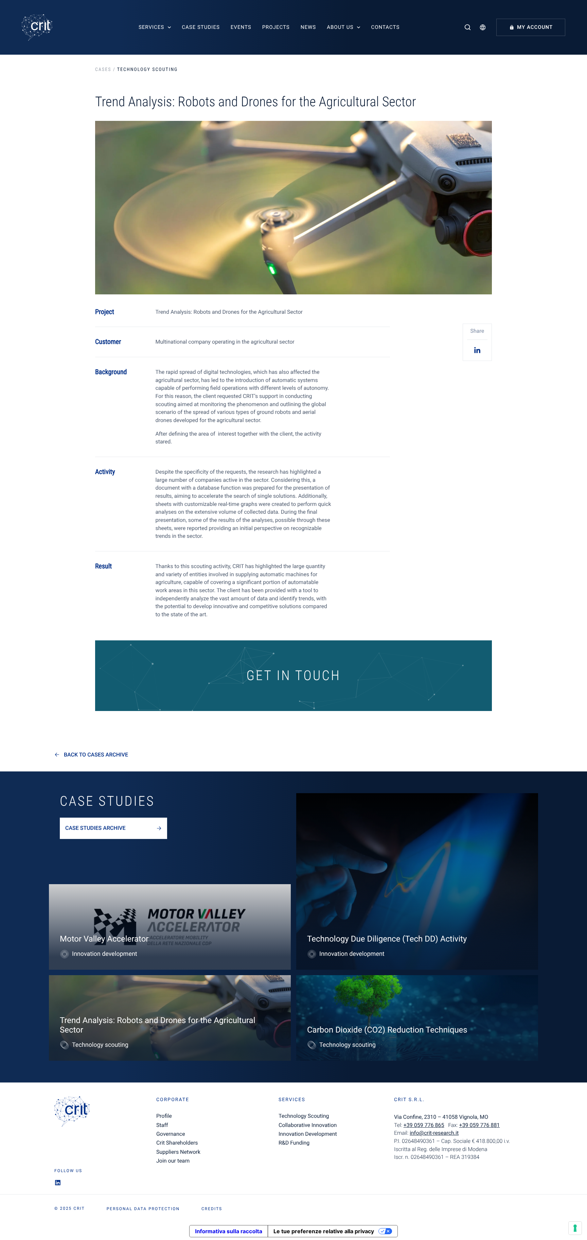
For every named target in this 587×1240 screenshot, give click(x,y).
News (308, 27)
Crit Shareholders (177, 1142)
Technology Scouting (304, 1116)
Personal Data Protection (143, 1208)
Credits (211, 1208)
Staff (162, 1125)
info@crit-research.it (434, 1133)
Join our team (173, 1160)
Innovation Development (308, 1134)
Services (151, 27)
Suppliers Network (178, 1152)
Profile (164, 1116)
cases (103, 69)
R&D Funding (294, 1142)
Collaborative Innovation (308, 1125)
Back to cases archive (96, 755)
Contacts (385, 27)
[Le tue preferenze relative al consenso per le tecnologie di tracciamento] (575, 1228)
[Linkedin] (477, 350)
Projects (276, 27)
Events (241, 27)
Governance (170, 1134)
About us (340, 27)
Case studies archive (95, 828)
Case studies (201, 27)
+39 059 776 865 (424, 1125)
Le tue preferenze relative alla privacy (323, 1231)
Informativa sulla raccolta (228, 1231)
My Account (535, 27)
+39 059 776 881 (479, 1125)
